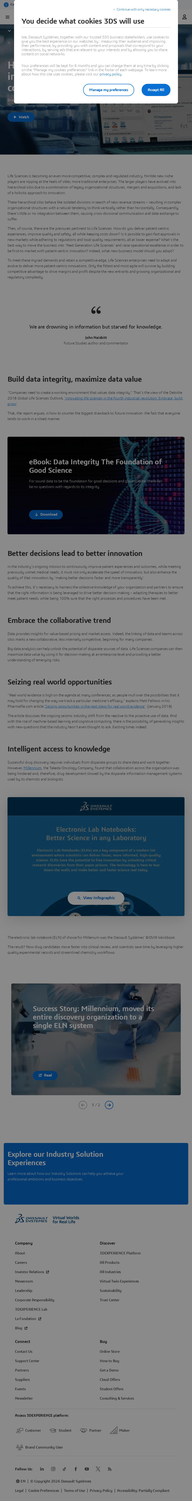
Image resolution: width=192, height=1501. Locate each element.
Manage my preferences (108, 90)
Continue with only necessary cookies (143, 9)
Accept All (156, 90)
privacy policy (111, 74)
